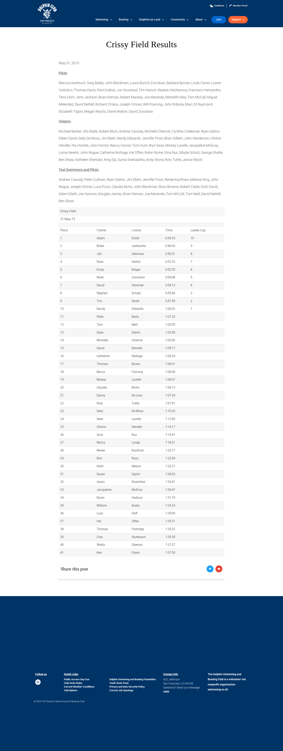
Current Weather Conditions (79, 686)
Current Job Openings (121, 690)
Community (178, 19)
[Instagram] (38, 682)
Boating (123, 19)
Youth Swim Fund (118, 683)
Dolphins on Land (149, 19)
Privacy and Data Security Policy (127, 686)
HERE (166, 691)
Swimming (101, 19)
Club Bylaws (70, 690)
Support (236, 19)
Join (218, 19)
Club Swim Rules (73, 683)
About (199, 19)
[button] (210, 568)
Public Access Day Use (76, 679)
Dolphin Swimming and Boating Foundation (132, 679)
